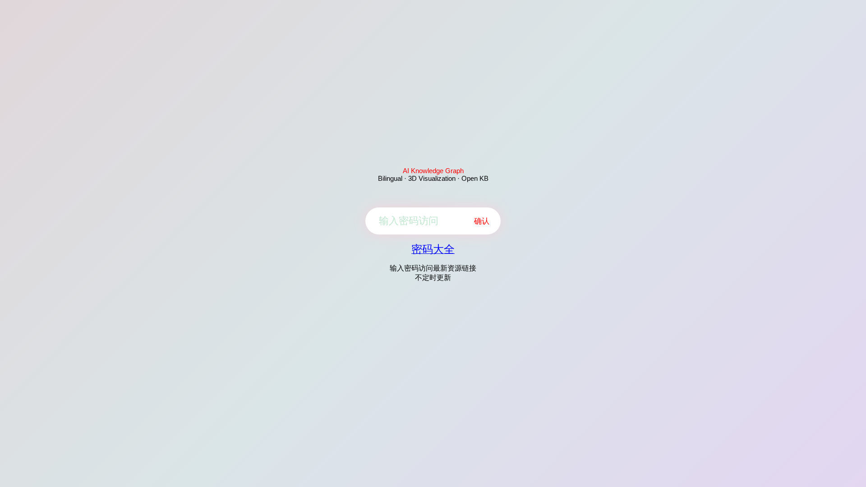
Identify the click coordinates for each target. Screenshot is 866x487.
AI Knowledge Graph (433, 171)
